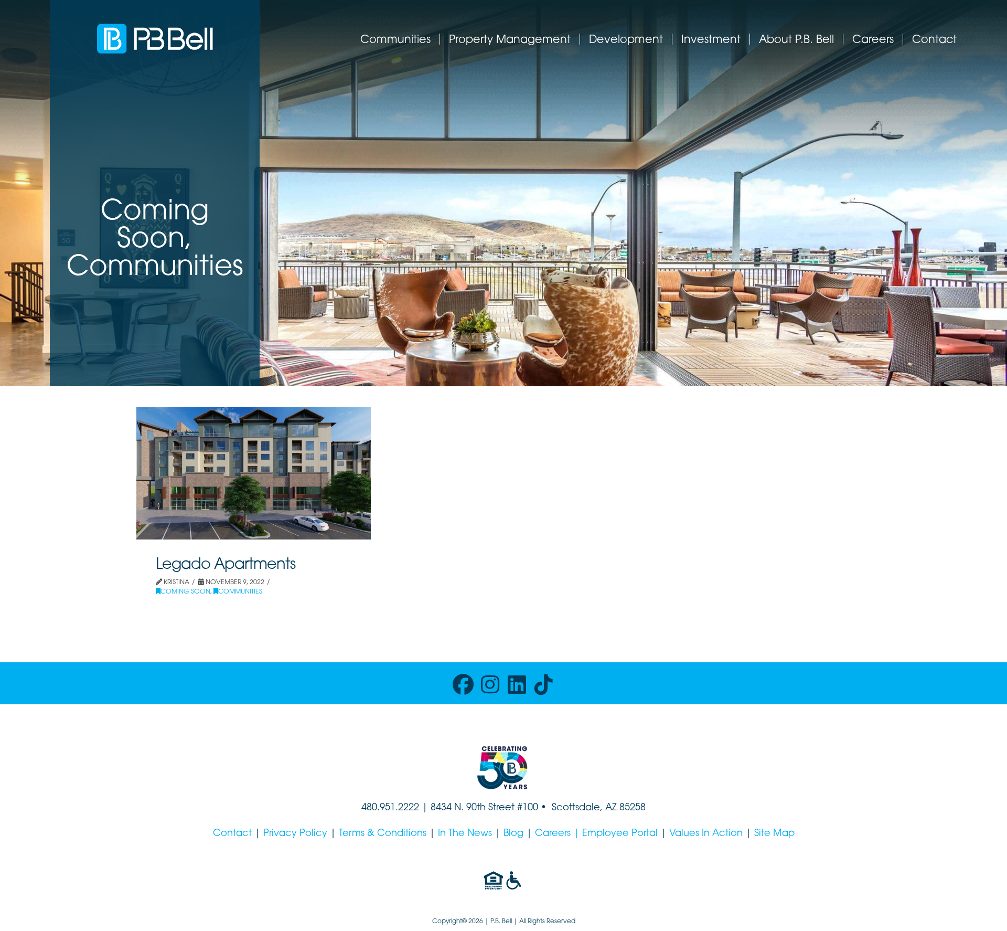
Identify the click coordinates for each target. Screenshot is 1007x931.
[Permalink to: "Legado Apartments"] (253, 473)
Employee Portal (620, 834)
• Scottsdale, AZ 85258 (592, 808)
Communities (240, 592)
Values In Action (706, 834)
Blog (513, 834)
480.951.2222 (390, 808)
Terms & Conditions (382, 834)
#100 (527, 808)
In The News (465, 834)
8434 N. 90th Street (474, 808)
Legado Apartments (225, 565)
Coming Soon (185, 592)
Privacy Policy (295, 834)
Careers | (558, 834)
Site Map (774, 834)
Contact (232, 834)
